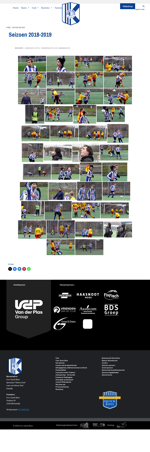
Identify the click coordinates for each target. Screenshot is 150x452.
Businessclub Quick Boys (111, 358)
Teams (24, 7)
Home (16, 7)
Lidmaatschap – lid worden (65, 375)
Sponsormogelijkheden (110, 372)
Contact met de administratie (66, 365)
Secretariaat (60, 363)
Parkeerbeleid (61, 370)
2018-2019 (19, 48)
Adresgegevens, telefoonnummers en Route (71, 368)
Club (34, 7)
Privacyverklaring (62, 387)
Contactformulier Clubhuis (65, 372)
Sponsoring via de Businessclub (113, 370)
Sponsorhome (107, 375)
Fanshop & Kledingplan (64, 377)
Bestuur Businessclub (109, 360)
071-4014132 (23, 409)
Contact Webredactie (63, 382)
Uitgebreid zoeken (139, 9)
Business (45, 7)
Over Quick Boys (62, 360)
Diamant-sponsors (108, 365)
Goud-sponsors (107, 368)
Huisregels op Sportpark (64, 380)
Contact (105, 363)
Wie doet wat (60, 384)
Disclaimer (59, 389)
